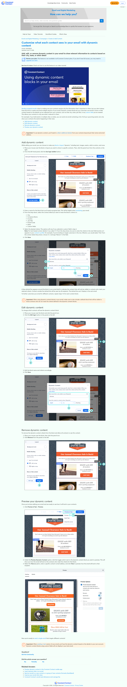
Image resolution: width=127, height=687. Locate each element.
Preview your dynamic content (34, 127)
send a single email (40, 638)
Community (65, 3)
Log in (122, 3)
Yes (25, 662)
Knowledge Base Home (54, 3)
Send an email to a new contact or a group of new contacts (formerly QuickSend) (49, 673)
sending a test (41, 644)
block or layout (59, 145)
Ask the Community (28, 654)
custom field (89, 112)
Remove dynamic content (32, 125)
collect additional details (64, 133)
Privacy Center (79, 685)
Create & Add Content (55, 39)
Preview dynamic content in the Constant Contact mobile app (43, 669)
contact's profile (39, 233)
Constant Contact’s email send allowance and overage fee (42, 677)
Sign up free (115, 3)
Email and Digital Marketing (30, 39)
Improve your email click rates (34, 675)
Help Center (72, 3)
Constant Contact (69, 685)
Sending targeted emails (29, 108)
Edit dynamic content (31, 123)
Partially (34, 662)
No (43, 662)
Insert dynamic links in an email (34, 671)
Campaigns (43, 39)
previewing (79, 210)
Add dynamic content (31, 121)
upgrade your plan (31, 60)
